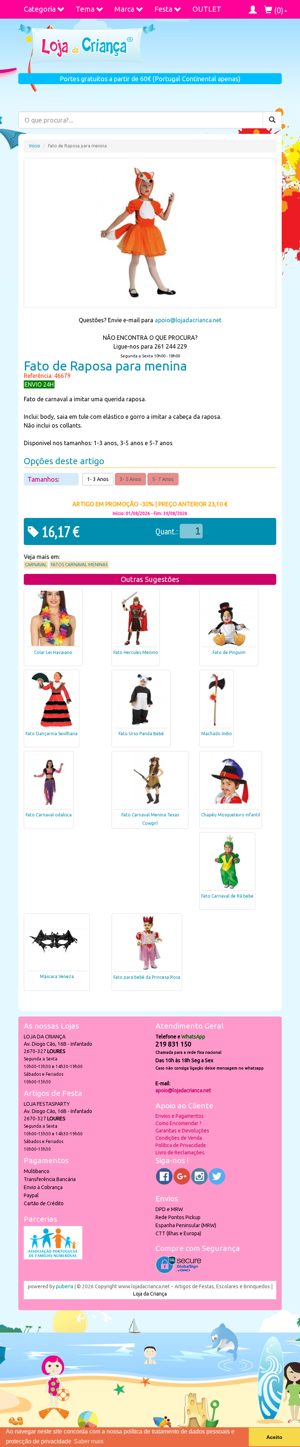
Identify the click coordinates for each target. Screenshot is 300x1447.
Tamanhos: (44, 479)
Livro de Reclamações (180, 1152)
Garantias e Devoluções (182, 1131)
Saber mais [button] (89, 1441)
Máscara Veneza (57, 976)
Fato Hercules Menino (135, 652)
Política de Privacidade (180, 1145)
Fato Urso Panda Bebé (141, 733)
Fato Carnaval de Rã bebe (227, 896)
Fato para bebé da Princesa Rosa (146, 977)
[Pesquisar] (272, 120)
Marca (124, 9)
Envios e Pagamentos (179, 1116)
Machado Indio (216, 733)
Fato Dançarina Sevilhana (52, 733)
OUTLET (206, 9)
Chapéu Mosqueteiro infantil (230, 814)
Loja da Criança (150, 1294)
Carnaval (36, 564)
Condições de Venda (178, 1138)
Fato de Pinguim (229, 652)
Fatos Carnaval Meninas (79, 564)
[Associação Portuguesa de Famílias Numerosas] (53, 1257)
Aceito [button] (274, 1437)
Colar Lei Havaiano (53, 652)
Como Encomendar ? (178, 1123)
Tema (85, 9)
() (278, 10)
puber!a (64, 1286)
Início (34, 145)
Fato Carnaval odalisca (49, 814)
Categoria (40, 9)
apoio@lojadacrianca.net (188, 320)
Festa (163, 9)
